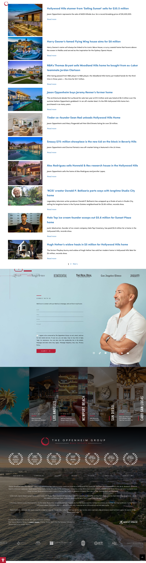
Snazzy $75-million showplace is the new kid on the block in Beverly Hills (91, 141)
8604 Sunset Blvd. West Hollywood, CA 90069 (38, 419)
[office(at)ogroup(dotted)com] (128, 353)
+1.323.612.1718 (38, 414)
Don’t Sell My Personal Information (63, 522)
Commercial (75, 3)
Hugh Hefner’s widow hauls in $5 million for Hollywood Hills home (87, 244)
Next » (75, 264)
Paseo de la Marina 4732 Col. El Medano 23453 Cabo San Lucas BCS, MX (126, 418)
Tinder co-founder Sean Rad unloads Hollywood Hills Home (83, 117)
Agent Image (34, 522)
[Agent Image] (128, 522)
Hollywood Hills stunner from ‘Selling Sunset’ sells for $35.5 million (88, 8)
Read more (51, 19)
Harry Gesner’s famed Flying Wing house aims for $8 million (84, 41)
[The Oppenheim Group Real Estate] (20, 4)
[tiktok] (100, 353)
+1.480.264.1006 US (128, 412)
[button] (3, 560)
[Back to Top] (142, 557)
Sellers (88, 3)
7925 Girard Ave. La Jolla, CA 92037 (94, 419)
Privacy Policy (45, 522)
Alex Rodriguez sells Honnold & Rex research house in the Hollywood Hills (92, 165)
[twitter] (116, 353)
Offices (109, 3)
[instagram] (94, 353)
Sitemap (47, 520)
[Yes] (37, 335)
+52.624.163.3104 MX (128, 411)
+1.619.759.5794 (97, 414)
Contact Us (133, 3)
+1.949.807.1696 (68, 414)
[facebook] (110, 353)
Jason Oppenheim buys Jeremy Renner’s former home (80, 92)
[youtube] (105, 353)
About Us (120, 3)
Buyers (99, 3)
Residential (61, 3)
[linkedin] (122, 353)
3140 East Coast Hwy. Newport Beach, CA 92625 (67, 419)
